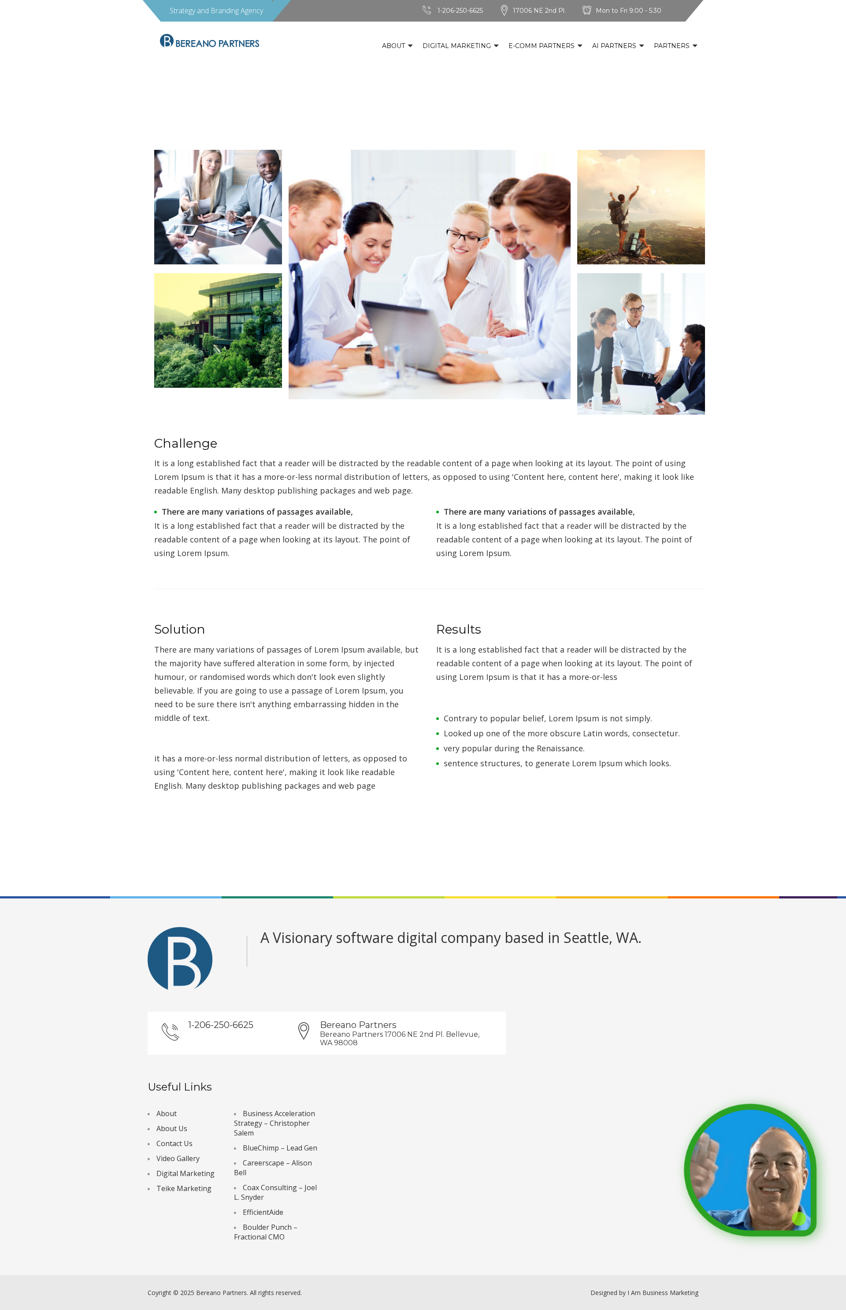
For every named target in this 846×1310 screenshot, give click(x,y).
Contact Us (174, 1143)
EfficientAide (263, 1212)
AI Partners (614, 46)
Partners (672, 46)
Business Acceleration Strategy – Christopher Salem (274, 1123)
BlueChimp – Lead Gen (280, 1148)
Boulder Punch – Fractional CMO (265, 1232)
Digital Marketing (457, 46)
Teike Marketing (184, 1188)
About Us (171, 1128)
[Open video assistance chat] (750, 1170)
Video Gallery (178, 1158)
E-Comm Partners (541, 46)
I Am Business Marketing (662, 1292)
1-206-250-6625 (460, 11)
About (393, 46)
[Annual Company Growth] (218, 207)
